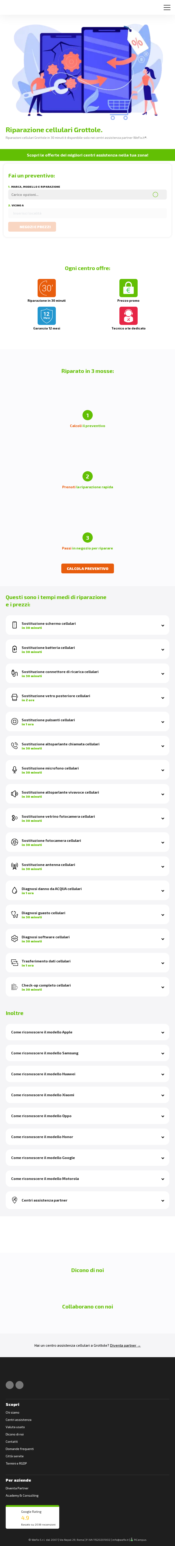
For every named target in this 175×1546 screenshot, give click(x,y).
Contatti (12, 1441)
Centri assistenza (18, 1420)
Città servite (15, 1456)
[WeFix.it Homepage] (11, 1372)
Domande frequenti (20, 1449)
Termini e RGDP (16, 1463)
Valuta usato (15, 1427)
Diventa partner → (125, 1345)
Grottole (100, 1345)
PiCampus (140, 1539)
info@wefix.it (120, 1539)
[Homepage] (10, 5)
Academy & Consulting (22, 1495)
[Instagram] (19, 1385)
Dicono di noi (15, 1434)
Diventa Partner (17, 1488)
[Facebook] (10, 1385)
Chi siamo (12, 1412)
